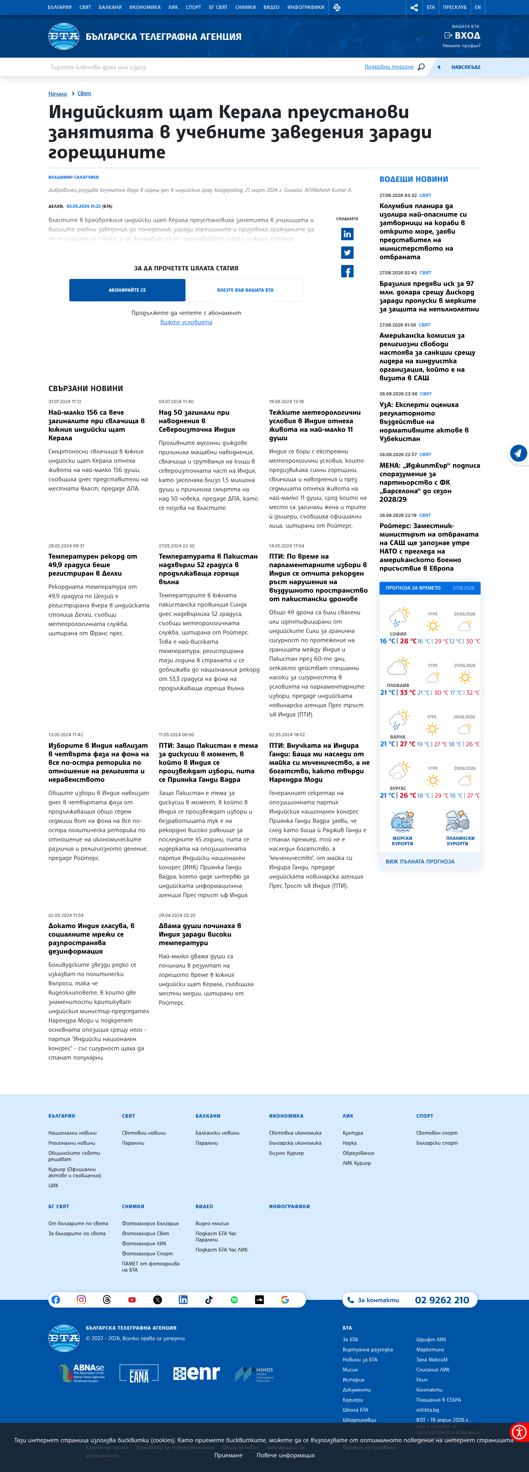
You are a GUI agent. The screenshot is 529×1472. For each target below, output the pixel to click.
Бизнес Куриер (286, 1153)
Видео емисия (212, 1224)
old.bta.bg (427, 1410)
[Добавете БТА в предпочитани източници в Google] (288, 1300)
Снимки (245, 7)
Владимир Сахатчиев (73, 177)
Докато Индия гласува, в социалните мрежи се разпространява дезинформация (91, 938)
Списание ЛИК (433, 1370)
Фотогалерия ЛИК (144, 1244)
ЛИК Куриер (357, 1163)
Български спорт (437, 1143)
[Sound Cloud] (262, 1300)
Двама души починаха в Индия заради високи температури (200, 934)
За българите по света (77, 1234)
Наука (350, 1143)
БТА (431, 7)
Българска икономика (295, 1143)
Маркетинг (430, 1350)
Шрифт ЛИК (431, 1340)
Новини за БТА (360, 1360)
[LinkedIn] (186, 1300)
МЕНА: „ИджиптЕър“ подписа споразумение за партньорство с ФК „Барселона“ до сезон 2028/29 (430, 482)
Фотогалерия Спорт (147, 1254)
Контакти (429, 1390)
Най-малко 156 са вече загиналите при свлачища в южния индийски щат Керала (96, 425)
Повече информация (286, 1455)
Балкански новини (217, 1133)
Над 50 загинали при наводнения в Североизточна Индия (197, 421)
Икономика (145, 7)
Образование (358, 1153)
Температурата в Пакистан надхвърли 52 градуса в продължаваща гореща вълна (208, 569)
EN (478, 7)
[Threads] (110, 1300)
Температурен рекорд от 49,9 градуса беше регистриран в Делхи (92, 565)
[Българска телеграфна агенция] (64, 1338)
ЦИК (53, 1186)
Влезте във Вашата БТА (245, 290)
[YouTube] (135, 1300)
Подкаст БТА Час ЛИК (222, 1250)
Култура (353, 1133)
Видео (272, 7)
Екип (422, 1380)
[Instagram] (84, 1300)
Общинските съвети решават (74, 1156)
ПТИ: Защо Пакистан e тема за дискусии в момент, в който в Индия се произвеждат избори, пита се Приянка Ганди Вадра (208, 762)
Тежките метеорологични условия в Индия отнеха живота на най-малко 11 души (315, 425)
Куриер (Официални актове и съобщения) (74, 1172)
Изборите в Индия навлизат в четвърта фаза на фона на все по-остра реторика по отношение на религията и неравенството (98, 762)
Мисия (350, 1370)
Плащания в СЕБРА (438, 1400)
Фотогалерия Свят (145, 1234)
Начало (57, 94)
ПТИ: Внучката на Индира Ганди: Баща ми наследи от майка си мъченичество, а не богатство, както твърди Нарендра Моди (319, 762)
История (353, 1380)
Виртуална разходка (368, 1350)
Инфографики (306, 7)
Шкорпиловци (359, 1420)
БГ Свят (218, 7)
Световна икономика (295, 1133)
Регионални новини (71, 1143)
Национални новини (72, 1133)
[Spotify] (237, 1300)
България (60, 7)
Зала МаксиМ (432, 1360)
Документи (357, 1390)
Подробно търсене (389, 66)
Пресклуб (455, 7)
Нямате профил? (462, 45)
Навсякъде (466, 67)
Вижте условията (186, 322)
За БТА (350, 1340)
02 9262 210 (442, 1300)
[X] (160, 1300)
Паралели (133, 1143)
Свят (85, 7)
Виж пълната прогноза (420, 861)
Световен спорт (437, 1133)
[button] (337, 7)
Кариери (353, 1400)
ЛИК (173, 7)
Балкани (110, 7)
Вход (468, 35)
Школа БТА (355, 1410)
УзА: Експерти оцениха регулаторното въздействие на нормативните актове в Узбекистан (424, 421)
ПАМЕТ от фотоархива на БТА (151, 1267)
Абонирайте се (127, 290)
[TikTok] (211, 1300)
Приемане (228, 1455)
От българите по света (78, 1224)
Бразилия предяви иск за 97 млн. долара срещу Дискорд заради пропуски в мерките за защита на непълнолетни (429, 296)
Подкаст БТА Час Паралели (216, 1237)
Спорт (193, 7)
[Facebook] (58, 1300)
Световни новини (144, 1133)
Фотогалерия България (150, 1224)
